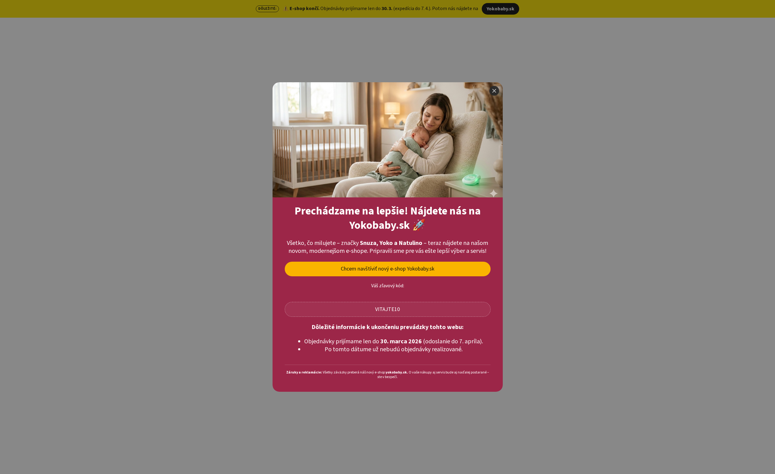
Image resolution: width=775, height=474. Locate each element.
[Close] (494, 91)
